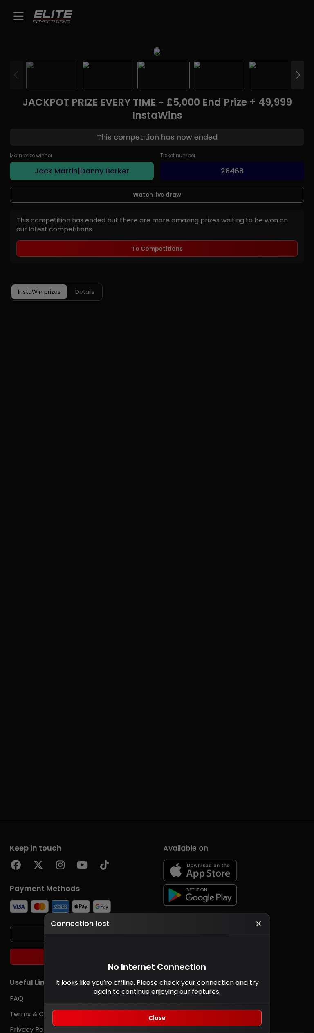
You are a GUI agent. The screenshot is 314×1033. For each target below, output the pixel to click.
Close (157, 1018)
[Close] (258, 924)
